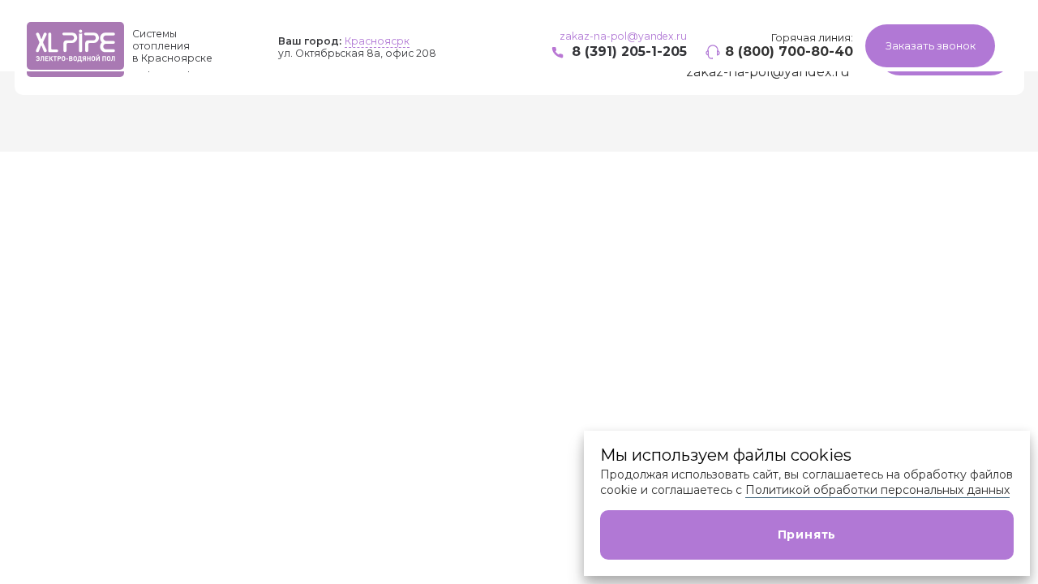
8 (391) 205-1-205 (629, 51)
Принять (807, 534)
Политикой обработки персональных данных (877, 490)
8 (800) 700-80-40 (789, 51)
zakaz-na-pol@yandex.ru (623, 36)
